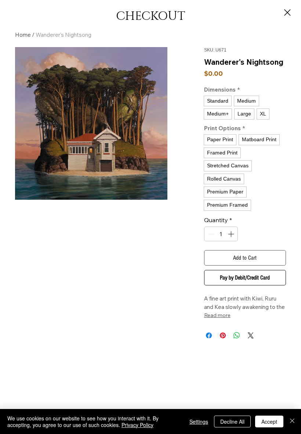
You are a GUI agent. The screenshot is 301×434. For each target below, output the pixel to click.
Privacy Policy (137, 424)
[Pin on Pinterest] (222, 335)
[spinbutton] (220, 234)
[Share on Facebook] (208, 335)
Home (23, 34)
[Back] (287, 12)
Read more (217, 315)
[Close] (292, 421)
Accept (269, 421)
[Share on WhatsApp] (236, 335)
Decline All (232, 421)
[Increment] (231, 234)
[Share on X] (250, 335)
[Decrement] (210, 234)
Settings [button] (198, 421)
